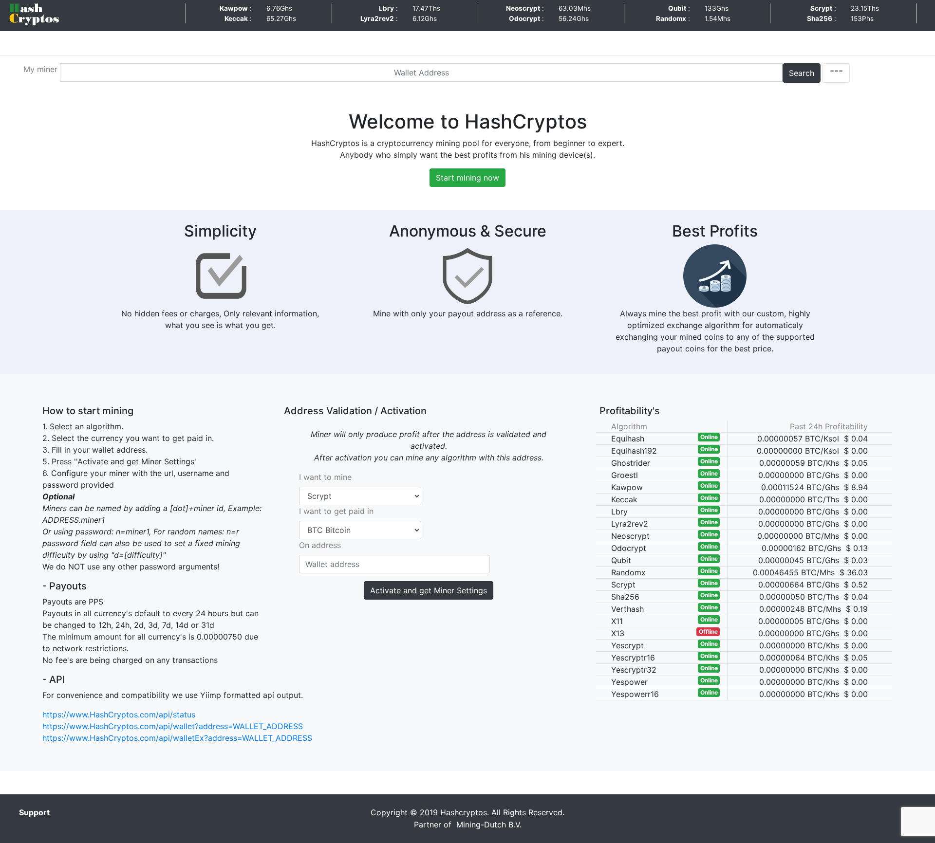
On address (320, 545)
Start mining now (467, 178)
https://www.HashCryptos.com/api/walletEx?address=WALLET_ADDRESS (177, 738)
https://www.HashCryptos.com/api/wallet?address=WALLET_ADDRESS (172, 726)
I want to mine (325, 477)
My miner (40, 69)
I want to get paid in (336, 511)
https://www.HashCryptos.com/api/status (118, 714)
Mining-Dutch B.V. (488, 824)
